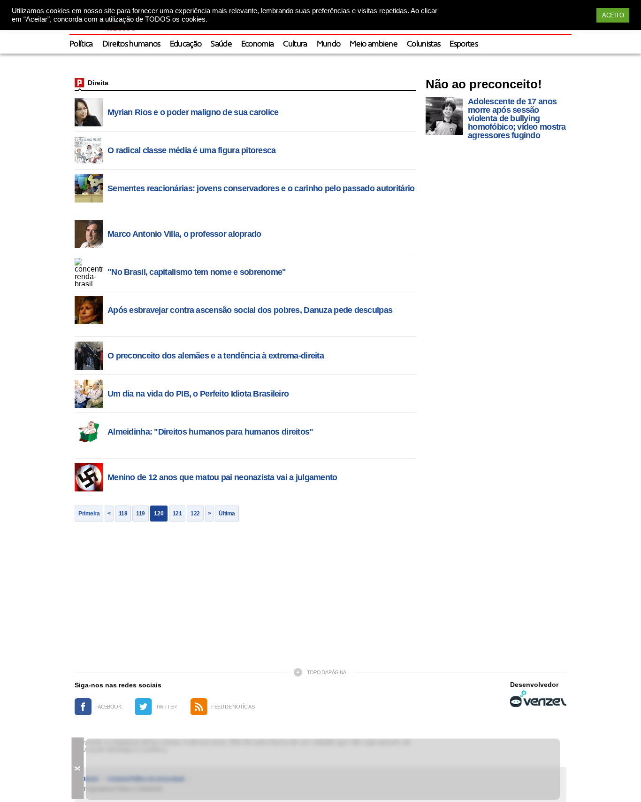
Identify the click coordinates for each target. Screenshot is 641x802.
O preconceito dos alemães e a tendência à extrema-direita (215, 355)
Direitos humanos (131, 44)
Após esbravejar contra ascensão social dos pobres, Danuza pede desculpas (249, 310)
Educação (186, 44)
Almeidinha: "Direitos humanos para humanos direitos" (210, 432)
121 (177, 513)
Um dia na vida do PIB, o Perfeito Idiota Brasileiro (198, 393)
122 (195, 513)
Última (227, 513)
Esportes (464, 44)
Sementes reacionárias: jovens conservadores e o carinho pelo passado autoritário (260, 188)
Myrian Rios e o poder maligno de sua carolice (193, 112)
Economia (257, 44)
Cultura (295, 44)
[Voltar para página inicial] (79, 82)
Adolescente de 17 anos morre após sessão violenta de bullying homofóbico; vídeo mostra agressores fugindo (517, 118)
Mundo (329, 44)
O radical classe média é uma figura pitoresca (191, 150)
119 (140, 513)
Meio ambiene (373, 44)
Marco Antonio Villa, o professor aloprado (184, 234)
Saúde (221, 44)
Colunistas (423, 44)
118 (123, 513)
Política (81, 44)
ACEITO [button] (613, 15)
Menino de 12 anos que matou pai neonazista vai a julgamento (222, 477)
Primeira (88, 513)
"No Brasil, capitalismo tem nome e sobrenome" (196, 272)
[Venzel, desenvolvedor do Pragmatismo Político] (538, 698)
